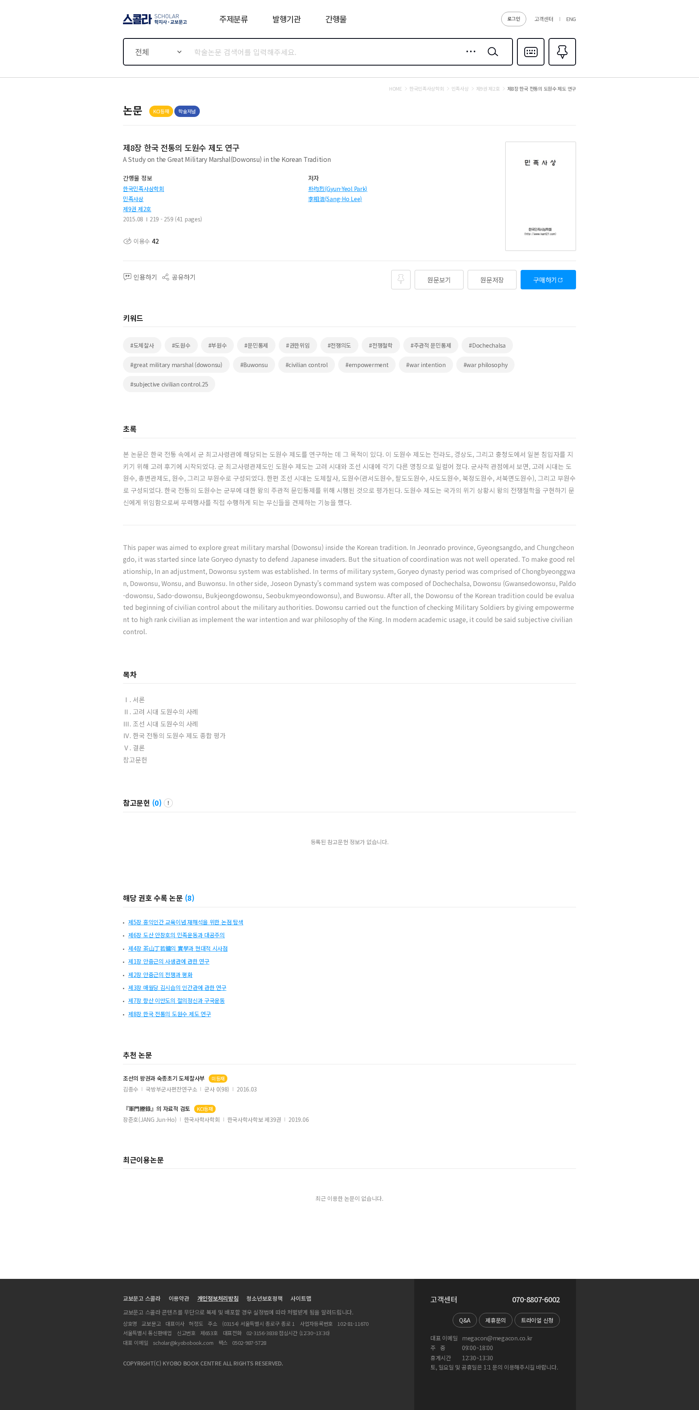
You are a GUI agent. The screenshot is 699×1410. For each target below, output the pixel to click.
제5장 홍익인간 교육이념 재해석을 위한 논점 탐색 (185, 922)
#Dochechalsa (487, 345)
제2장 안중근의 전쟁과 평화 (160, 974)
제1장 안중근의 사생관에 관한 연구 (169, 961)
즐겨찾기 (561, 65)
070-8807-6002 (536, 1299)
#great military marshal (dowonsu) (176, 365)
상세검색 (469, 57)
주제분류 (233, 19)
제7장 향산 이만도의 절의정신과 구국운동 (176, 1000)
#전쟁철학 (381, 345)
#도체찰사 (142, 345)
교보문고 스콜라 (142, 1298)
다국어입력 (531, 65)
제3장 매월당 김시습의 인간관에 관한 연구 (177, 987)
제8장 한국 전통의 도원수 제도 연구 (169, 1014)
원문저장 (492, 280)
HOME (395, 88)
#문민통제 (256, 345)
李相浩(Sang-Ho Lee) (335, 199)
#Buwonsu (254, 365)
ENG (571, 19)
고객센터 (543, 19)
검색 (491, 57)
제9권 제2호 (137, 209)
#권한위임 (298, 345)
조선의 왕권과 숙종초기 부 (164, 1078)
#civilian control (307, 365)
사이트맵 (300, 1298)
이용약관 (179, 1298)
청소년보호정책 (264, 1298)
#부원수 (217, 345)
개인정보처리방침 (218, 1298)
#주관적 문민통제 (431, 345)
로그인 (513, 18)
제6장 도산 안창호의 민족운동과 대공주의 (176, 935)
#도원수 (181, 345)
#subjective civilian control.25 (169, 384)
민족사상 (133, 199)
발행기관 (286, 19)
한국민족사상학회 (143, 189)
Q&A (464, 1320)
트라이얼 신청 (537, 1320)
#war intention (425, 365)
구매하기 (545, 280)
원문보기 (439, 280)
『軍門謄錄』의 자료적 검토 (156, 1109)
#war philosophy (486, 365)
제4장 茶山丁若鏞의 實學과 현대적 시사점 (178, 948)
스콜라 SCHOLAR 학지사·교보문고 (154, 23)
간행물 (336, 19)
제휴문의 (495, 1320)
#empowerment (367, 365)
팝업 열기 (168, 802)
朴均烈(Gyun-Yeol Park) (338, 189)
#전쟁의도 (340, 345)
